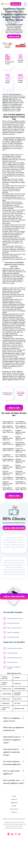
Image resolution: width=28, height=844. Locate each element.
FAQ (4, 819)
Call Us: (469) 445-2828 (14, 528)
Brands (14, 806)
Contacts (14, 812)
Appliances (14, 802)
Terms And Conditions (19, 819)
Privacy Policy (9, 819)
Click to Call (16, 4)
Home (14, 796)
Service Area (14, 809)
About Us (14, 799)
